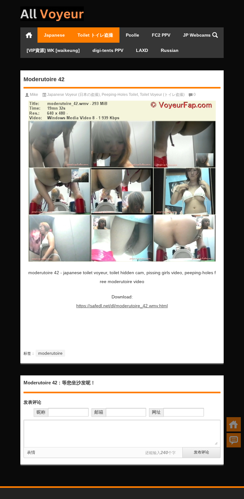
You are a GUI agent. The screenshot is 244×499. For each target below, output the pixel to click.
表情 (31, 452)
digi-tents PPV (107, 50)
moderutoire (50, 353)
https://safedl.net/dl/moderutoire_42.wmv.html (122, 305)
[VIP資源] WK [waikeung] (53, 50)
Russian (170, 50)
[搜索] (215, 35)
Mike (34, 94)
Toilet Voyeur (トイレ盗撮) (162, 94)
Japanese (54, 35)
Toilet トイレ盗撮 (95, 35)
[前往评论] (234, 440)
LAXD (142, 50)
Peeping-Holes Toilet (120, 94)
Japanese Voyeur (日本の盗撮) (73, 94)
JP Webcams (197, 35)
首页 (28, 35)
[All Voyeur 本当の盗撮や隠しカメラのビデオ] (52, 8)
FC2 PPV (161, 35)
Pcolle (132, 35)
